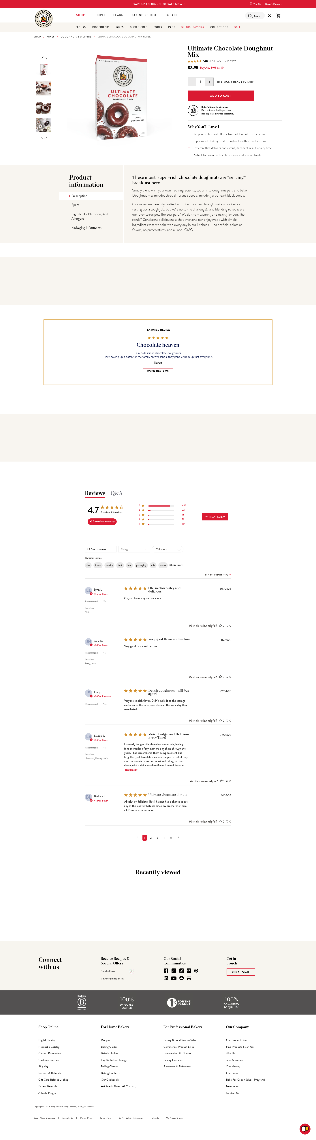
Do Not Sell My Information (130, 1118)
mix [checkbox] (153, 565)
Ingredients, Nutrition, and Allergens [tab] (90, 216)
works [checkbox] (163, 565)
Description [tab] (79, 195)
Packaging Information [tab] (86, 227)
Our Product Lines (236, 1040)
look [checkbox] (120, 565)
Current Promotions (49, 1053)
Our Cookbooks (110, 1079)
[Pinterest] (196, 970)
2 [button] (151, 838)
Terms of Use (105, 1118)
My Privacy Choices (174, 1118)
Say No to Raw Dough (114, 1060)
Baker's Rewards (47, 1086)
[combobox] (134, 549)
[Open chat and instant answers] (305, 1129)
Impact (172, 15)
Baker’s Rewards (273, 4)
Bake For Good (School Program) (245, 1079)
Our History (233, 1066)
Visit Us (257, 4)
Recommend (91, 601)
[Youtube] (173, 978)
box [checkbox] (129, 565)
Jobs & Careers (234, 1060)
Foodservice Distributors (177, 1053)
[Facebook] (166, 970)
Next (43, 138)
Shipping (43, 1066)
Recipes (99, 15)
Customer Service (48, 1060)
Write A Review (215, 517)
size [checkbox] (88, 565)
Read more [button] (131, 770)
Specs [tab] (75, 204)
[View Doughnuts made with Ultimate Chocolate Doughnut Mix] (43, 88)
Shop (80, 15)
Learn (118, 15)
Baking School (144, 15)
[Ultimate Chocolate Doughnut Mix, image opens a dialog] (120, 98)
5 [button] (171, 838)
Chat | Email (241, 972)
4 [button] (164, 838)
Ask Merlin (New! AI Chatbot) (118, 1086)
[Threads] (189, 970)
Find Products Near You (240, 1047)
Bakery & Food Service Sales (179, 1040)
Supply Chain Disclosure (44, 1118)
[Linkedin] (166, 978)
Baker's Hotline (109, 1053)
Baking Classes (109, 1066)
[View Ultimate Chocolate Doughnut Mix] (43, 69)
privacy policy (117, 979)
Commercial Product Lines (178, 1047)
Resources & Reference (177, 1066)
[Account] (269, 16)
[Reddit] (181, 978)
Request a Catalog (48, 1047)
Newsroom (232, 1086)
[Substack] (189, 978)
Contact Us (232, 1093)
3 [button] (157, 838)
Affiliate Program (48, 1093)
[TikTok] (174, 970)
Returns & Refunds (49, 1073)
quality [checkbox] (109, 565)
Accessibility (67, 1118)
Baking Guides (109, 1047)
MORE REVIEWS (158, 370)
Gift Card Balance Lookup (53, 1079)
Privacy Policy (86, 1118)
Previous (43, 58)
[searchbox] (100, 549)
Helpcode (155, 1118)
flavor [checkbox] (98, 565)
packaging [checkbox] (141, 565)
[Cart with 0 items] (278, 16)
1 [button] (144, 838)
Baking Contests (110, 1073)
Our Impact (233, 1073)
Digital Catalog (46, 1040)
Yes (104, 601)
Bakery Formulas (173, 1060)
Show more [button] (176, 565)
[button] (162, 506)
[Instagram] (181, 970)
